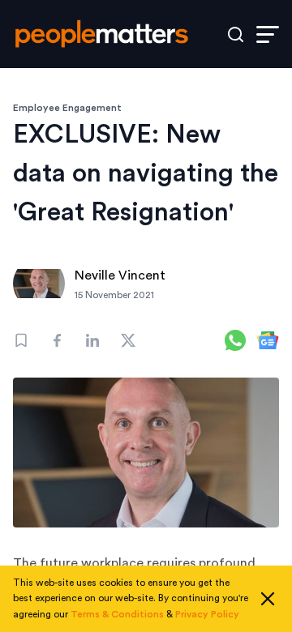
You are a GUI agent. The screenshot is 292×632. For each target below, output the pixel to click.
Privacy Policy (207, 614)
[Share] (57, 340)
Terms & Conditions (117, 614)
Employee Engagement (67, 108)
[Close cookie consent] (267, 598)
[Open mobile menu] (267, 34)
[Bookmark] (21, 340)
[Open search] (235, 34)
